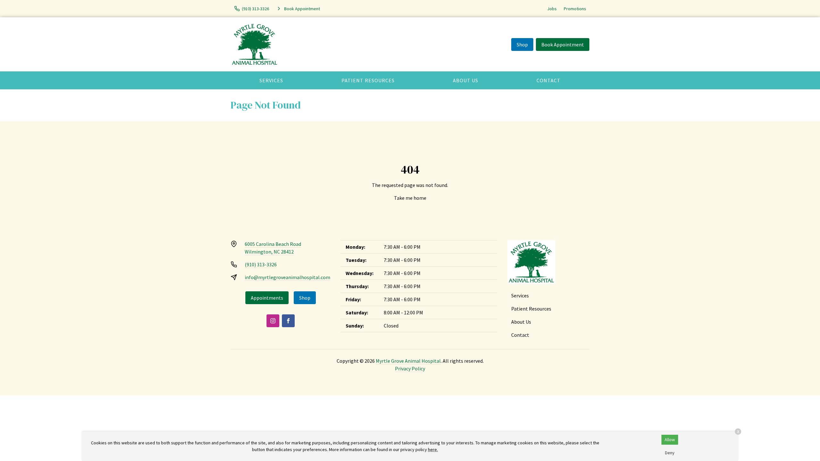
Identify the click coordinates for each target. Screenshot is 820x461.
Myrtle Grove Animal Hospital (408, 361)
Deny (670, 453)
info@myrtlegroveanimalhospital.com (287, 277)
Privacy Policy (410, 368)
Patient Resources (368, 80)
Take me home (410, 198)
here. (433, 449)
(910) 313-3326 (261, 264)
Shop (522, 44)
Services (271, 80)
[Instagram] (272, 320)
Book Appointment (562, 44)
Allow (670, 439)
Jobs (552, 9)
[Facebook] (288, 320)
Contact (549, 80)
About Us (465, 80)
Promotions (575, 9)
